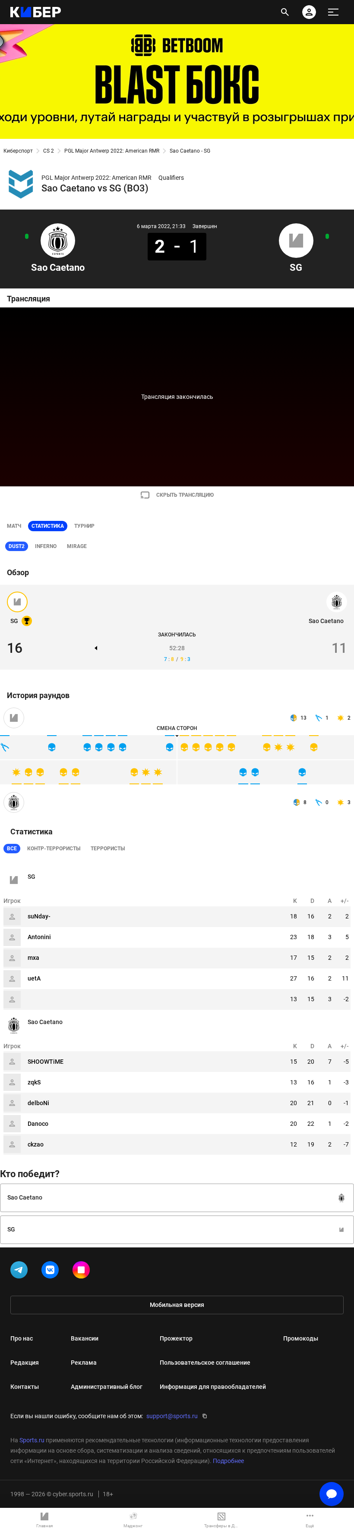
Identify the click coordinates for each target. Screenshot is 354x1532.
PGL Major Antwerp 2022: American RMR (111, 151)
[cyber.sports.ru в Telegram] (20, 1271)
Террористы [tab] (108, 849)
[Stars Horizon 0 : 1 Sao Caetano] (26, 236)
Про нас (21, 1338)
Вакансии (84, 1338)
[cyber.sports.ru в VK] (51, 1271)
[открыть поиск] (285, 12)
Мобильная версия (177, 1304)
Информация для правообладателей (213, 1386)
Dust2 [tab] (17, 546)
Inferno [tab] (46, 546)
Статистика (48, 526)
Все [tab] (12, 849)
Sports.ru (31, 1440)
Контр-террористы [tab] (53, 849)
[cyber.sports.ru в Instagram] (83, 1271)
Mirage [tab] (77, 546)
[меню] (333, 12)
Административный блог (106, 1386)
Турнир (84, 526)
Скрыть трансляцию (185, 495)
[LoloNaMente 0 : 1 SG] (327, 236)
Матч (14, 526)
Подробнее (228, 1460)
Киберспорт (18, 151)
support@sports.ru (172, 1416)
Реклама (84, 1362)
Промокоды (300, 1338)
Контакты (24, 1386)
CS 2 (48, 151)
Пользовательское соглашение (205, 1362)
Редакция (24, 1362)
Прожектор (176, 1338)
